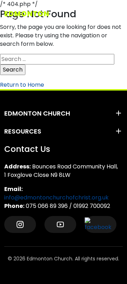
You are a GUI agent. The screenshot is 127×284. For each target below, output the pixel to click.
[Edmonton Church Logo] (39, 15)
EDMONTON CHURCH (37, 113)
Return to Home (22, 85)
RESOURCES (22, 131)
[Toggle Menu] (117, 15)
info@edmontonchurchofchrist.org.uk (56, 197)
